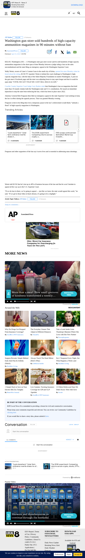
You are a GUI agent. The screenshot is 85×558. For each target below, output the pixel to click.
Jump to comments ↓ (12, 205)
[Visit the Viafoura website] (75, 477)
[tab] (11, 440)
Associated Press (12, 51)
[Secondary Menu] (8, 13)
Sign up (76, 424)
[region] (42, 451)
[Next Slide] (78, 129)
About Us (36, 539)
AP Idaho (23, 199)
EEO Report (29, 532)
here (47, 416)
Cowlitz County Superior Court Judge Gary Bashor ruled (25, 86)
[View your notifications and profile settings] (78, 439)
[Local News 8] (18, 13)
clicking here (11, 412)
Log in (71, 424)
